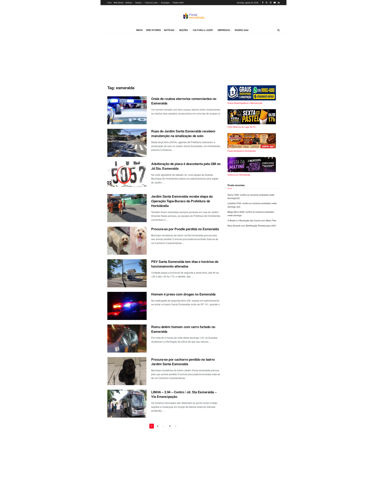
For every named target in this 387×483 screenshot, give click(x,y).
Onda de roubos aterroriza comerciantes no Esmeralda (183, 101)
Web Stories (119, 2)
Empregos (165, 2)
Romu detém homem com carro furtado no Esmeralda (183, 329)
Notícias (128, 2)
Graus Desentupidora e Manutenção (245, 102)
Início (109, 2)
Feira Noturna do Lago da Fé (241, 126)
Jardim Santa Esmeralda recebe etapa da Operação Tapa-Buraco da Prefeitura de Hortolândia (182, 201)
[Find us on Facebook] (262, 2)
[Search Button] (278, 30)
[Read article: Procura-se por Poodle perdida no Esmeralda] (127, 241)
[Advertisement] (193, 60)
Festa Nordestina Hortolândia (242, 150)
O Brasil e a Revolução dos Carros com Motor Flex (252, 220)
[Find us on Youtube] (275, 2)
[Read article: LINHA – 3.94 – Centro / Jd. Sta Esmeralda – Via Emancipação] (127, 404)
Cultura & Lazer (151, 2)
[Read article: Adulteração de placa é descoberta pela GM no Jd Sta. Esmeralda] (127, 175)
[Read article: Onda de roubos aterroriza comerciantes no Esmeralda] (127, 110)
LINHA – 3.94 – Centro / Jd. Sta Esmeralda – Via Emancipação (183, 394)
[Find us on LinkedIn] (279, 2)
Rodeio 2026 (178, 2)
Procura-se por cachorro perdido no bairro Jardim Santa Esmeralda (183, 361)
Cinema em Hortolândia (239, 174)
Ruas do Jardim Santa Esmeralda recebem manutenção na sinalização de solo (183, 133)
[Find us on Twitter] (266, 2)
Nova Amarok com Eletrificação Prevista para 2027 (252, 225)
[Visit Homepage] (193, 15)
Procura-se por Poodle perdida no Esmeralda (185, 228)
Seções (138, 2)
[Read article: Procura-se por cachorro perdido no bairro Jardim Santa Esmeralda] (127, 371)
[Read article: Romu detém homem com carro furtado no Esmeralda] (127, 338)
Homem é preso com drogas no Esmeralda (183, 294)
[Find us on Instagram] (271, 2)
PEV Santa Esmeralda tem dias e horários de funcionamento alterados (184, 264)
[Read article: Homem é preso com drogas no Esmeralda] (127, 306)
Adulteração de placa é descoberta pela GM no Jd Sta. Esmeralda (186, 166)
